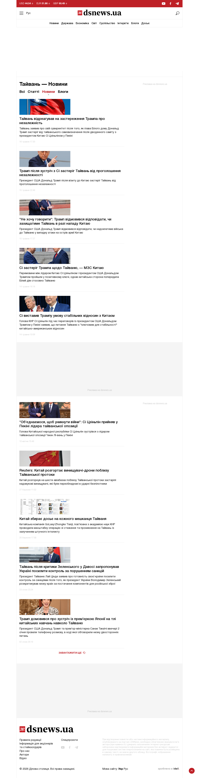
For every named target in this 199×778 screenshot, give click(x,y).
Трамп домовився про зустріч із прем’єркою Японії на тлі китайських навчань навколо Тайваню (67, 621)
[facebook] (170, 3)
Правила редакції (30, 740)
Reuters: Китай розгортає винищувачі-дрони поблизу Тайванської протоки (64, 472)
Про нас (25, 751)
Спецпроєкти (69, 740)
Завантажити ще (70, 653)
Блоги (135, 23)
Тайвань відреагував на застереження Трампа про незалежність (62, 121)
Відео (23, 758)
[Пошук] (177, 13)
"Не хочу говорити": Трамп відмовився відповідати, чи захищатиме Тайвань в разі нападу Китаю (65, 221)
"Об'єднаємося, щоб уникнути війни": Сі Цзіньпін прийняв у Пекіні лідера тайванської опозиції (68, 424)
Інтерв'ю (123, 23)
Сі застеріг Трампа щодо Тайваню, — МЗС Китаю (61, 268)
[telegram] (177, 3)
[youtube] (163, 3)
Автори (24, 755)
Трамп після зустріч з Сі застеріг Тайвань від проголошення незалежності (70, 173)
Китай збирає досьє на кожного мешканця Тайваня (62, 519)
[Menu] (21, 13)
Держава (67, 23)
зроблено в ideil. (168, 769)
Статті (33, 92)
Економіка (82, 23)
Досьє (145, 23)
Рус (28, 13)
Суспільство (107, 23)
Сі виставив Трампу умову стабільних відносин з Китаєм (67, 316)
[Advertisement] (99, 49)
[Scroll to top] (192, 771)
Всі (22, 92)
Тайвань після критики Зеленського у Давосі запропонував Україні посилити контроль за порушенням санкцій (69, 569)
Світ (94, 23)
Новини (54, 23)
